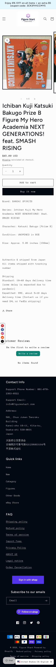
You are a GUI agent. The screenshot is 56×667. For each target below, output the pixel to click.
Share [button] (9, 310)
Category (11, 481)
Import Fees (14, 541)
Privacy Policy (16, 547)
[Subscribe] (46, 600)
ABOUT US (11, 554)
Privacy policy (43, 651)
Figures (10, 488)
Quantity (7, 165)
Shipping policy (16, 521)
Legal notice (14, 560)
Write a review (28, 353)
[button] (3, 18)
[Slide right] (35, 99)
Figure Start (26, 648)
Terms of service (17, 534)
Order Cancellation (19, 567)
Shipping (6, 160)
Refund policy (15, 528)
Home (8, 467)
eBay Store (12, 502)
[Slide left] (21, 99)
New (8, 474)
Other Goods (13, 495)
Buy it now (28, 191)
